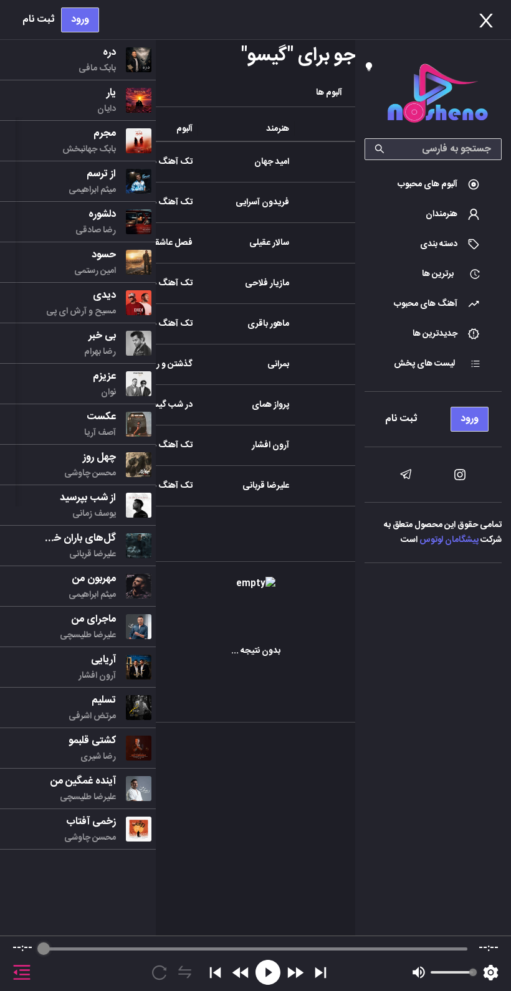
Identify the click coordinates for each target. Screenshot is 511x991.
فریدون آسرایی (262, 202)
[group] (255, 963)
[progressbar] (255, 948)
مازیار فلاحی (267, 283)
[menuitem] (433, 184)
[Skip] (321, 973)
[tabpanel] (255, 499)
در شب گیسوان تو (162, 404)
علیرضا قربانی (265, 485)
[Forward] (295, 973)
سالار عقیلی (269, 242)
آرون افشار (270, 445)
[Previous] (215, 973)
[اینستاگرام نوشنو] (459, 474)
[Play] (268, 972)
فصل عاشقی (170, 242)
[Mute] (419, 972)
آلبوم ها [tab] (329, 93)
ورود (80, 19)
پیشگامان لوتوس (449, 540)
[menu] (433, 416)
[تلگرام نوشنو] (406, 474)
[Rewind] (241, 973)
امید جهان (271, 161)
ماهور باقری (268, 323)
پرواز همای (270, 404)
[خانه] (437, 95)
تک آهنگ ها (170, 161)
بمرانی (278, 364)
